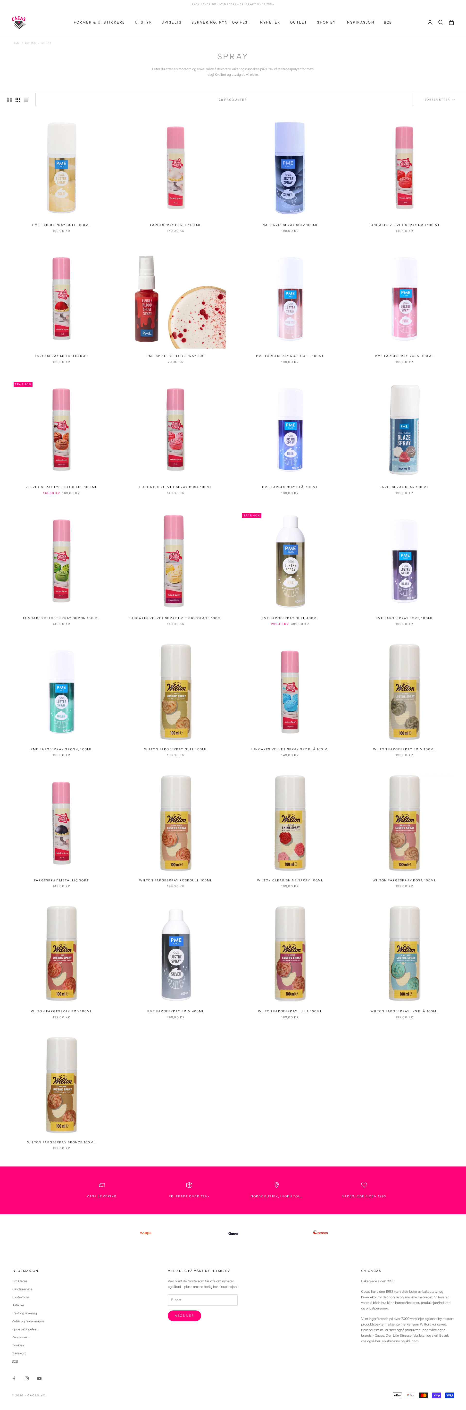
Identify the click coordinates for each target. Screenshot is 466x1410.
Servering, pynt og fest (220, 22)
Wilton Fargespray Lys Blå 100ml (404, 1011)
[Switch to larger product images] (9, 99)
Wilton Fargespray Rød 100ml (61, 1011)
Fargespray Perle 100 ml (176, 225)
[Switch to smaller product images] (18, 99)
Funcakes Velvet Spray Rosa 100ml (175, 487)
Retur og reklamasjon (28, 1321)
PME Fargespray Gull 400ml (290, 618)
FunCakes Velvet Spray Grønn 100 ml (61, 618)
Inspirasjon (360, 22)
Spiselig (172, 22)
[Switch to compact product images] (26, 99)
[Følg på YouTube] (39, 1378)
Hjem (16, 42)
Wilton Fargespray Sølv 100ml (404, 749)
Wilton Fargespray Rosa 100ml (404, 880)
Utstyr (143, 22)
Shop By (326, 22)
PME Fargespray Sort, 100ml (404, 618)
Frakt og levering (24, 1313)
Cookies (18, 1345)
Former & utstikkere (99, 22)
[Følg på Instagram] (26, 1378)
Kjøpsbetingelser (25, 1329)
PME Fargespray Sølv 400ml (176, 1011)
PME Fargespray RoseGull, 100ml (290, 356)
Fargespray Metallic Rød (61, 356)
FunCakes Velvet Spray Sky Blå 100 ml (290, 749)
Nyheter (270, 22)
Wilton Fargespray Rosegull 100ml (175, 880)
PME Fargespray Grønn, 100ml (61, 749)
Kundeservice (22, 1289)
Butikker (18, 1305)
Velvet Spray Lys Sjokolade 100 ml (61, 487)
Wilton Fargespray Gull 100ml (176, 749)
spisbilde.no (391, 1341)
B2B (388, 22)
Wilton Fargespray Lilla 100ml (290, 1011)
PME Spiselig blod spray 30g (176, 356)
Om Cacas (19, 1281)
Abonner (184, 1315)
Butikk (30, 42)
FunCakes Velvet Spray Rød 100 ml (404, 225)
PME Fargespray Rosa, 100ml (404, 356)
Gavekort (19, 1353)
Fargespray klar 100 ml (404, 487)
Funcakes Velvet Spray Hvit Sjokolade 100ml (176, 618)
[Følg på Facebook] (14, 1378)
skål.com (411, 1341)
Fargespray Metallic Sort (61, 880)
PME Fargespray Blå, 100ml (290, 487)
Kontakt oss (21, 1297)
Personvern (20, 1337)
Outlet (298, 22)
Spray (47, 42)
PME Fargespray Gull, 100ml (61, 225)
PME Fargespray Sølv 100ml (290, 225)
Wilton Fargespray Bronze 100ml (61, 1142)
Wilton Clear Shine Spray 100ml (290, 880)
